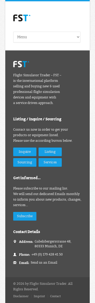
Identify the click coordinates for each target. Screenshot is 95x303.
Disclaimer (20, 296)
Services (50, 162)
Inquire (25, 152)
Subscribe (25, 216)
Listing (50, 152)
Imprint (39, 296)
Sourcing (24, 162)
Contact (55, 296)
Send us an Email (44, 262)
